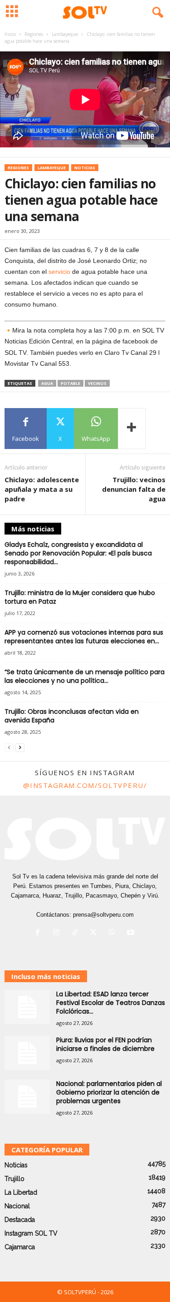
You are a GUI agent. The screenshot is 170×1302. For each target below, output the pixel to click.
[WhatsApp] (114, 933)
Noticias (84, 168)
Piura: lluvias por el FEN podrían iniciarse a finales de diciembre (105, 1044)
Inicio (10, 34)
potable (70, 383)
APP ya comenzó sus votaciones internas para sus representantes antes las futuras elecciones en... (84, 637)
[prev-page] (9, 747)
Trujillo (14, 1178)
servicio (59, 271)
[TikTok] (77, 933)
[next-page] (19, 747)
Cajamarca (20, 1247)
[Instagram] (58, 933)
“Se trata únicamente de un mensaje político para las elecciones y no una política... (85, 676)
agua (47, 383)
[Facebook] (39, 933)
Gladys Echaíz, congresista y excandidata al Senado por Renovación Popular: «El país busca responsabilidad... (78, 553)
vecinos (97, 383)
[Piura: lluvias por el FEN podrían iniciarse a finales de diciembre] (27, 1053)
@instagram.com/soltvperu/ (85, 785)
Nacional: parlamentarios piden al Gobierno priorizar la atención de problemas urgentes (109, 1092)
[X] (95, 933)
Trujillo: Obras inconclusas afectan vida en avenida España (72, 716)
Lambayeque (65, 34)
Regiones (33, 34)
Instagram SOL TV (31, 1233)
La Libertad (21, 1192)
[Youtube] (131, 933)
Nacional (17, 1206)
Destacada (20, 1219)
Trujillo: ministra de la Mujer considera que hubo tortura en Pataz (80, 597)
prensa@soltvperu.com (103, 914)
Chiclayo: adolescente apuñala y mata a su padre (42, 489)
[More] (132, 428)
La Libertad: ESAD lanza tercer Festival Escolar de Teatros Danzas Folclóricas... (110, 1002)
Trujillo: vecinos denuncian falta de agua (133, 489)
